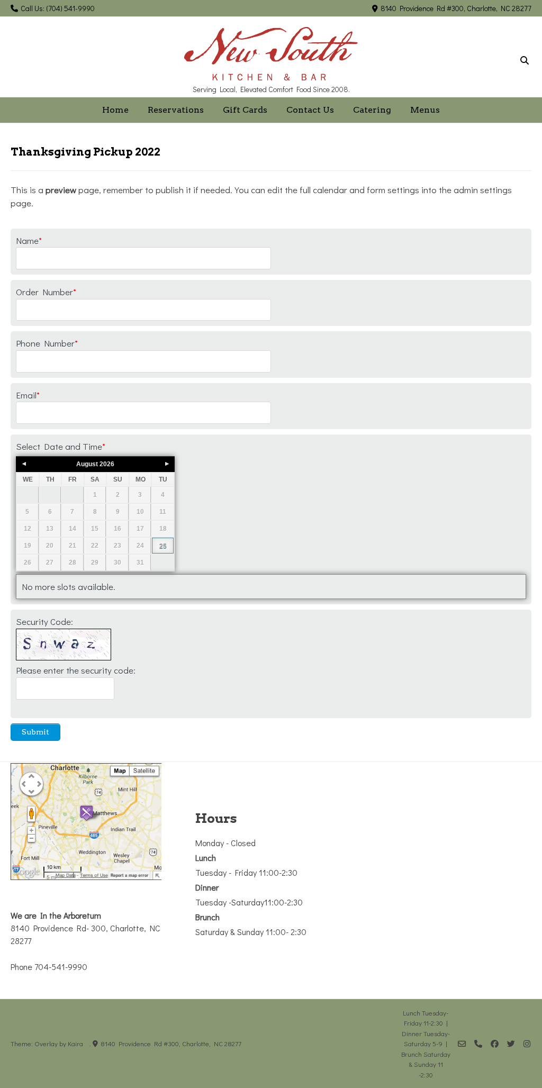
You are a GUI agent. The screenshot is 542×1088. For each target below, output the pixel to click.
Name (29, 240)
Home (115, 110)
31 (140, 562)
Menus (425, 110)
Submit (35, 732)
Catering (372, 110)
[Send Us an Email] (462, 1044)
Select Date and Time (60, 446)
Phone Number (47, 343)
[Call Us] (478, 1044)
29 (94, 562)
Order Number (46, 292)
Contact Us (310, 110)
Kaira (75, 1043)
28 (72, 562)
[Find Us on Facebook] (495, 1044)
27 (49, 562)
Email (28, 395)
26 (27, 562)
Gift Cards (245, 110)
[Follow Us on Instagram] (526, 1044)
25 (163, 546)
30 (117, 562)
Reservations (176, 110)
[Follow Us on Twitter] (511, 1044)
